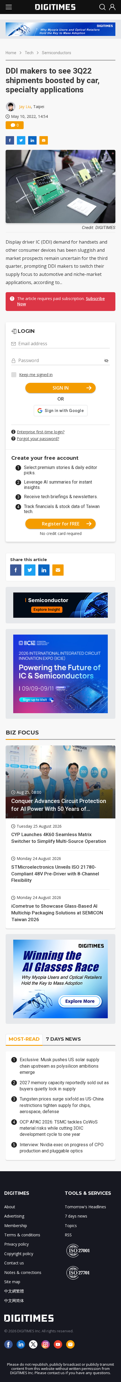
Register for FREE (60, 524)
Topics (71, 1225)
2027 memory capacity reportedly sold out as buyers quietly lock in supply (64, 1086)
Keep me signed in (36, 374)
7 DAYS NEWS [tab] (63, 1039)
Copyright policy (18, 1253)
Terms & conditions (22, 1234)
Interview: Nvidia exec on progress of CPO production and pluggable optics (62, 1148)
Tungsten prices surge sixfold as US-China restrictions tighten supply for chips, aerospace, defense (62, 1105)
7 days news (76, 1216)
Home (11, 53)
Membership (15, 1225)
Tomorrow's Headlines (85, 1206)
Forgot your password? (38, 438)
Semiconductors (56, 53)
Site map (12, 1281)
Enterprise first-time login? (40, 431)
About (9, 1206)
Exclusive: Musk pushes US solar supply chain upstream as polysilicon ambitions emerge (59, 1066)
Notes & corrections (22, 1272)
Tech (29, 53)
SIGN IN (61, 388)
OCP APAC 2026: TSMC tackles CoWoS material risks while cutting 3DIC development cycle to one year (59, 1128)
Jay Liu (25, 106)
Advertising (14, 1216)
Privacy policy (16, 1244)
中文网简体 (14, 1300)
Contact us (14, 1263)
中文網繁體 (14, 1291)
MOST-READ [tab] (24, 1039)
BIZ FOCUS (22, 732)
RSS (68, 1234)
